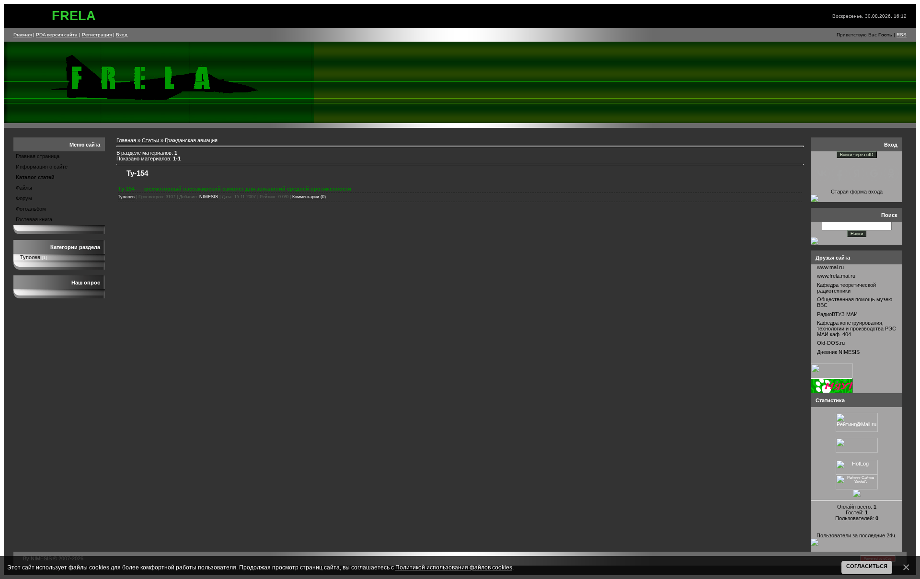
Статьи (150, 140)
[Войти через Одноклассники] (891, 173)
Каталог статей (35, 177)
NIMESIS (208, 196)
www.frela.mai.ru (836, 276)
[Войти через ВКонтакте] (822, 173)
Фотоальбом (31, 209)
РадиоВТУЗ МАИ (837, 314)
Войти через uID (857, 154)
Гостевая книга (34, 219)
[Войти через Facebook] (839, 173)
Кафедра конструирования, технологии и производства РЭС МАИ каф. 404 (856, 328)
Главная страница (37, 156)
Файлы (24, 188)
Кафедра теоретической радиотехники (846, 288)
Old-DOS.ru (831, 343)
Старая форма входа (857, 191)
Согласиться (866, 566)
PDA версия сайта (57, 34)
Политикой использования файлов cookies (453, 567)
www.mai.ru (830, 267)
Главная (22, 34)
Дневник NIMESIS (838, 352)
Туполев (30, 257)
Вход (121, 34)
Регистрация (97, 34)
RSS (902, 34)
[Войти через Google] (874, 173)
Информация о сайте (42, 167)
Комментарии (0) (309, 196)
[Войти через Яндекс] (856, 173)
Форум (24, 198)
